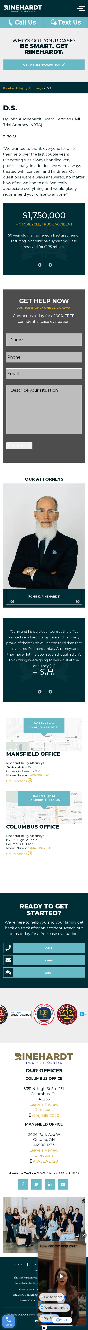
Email (49, 960)
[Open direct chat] (77, 1235)
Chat (49, 972)
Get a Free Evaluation (42, 64)
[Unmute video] (62, 1276)
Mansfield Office (44, 1124)
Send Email (19, 445)
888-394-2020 (68, 1173)
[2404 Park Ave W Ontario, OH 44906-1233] (44, 734)
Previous (39, 263)
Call (49, 948)
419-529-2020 (39, 775)
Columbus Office (44, 1078)
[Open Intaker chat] (44, 1328)
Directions (44, 1109)
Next (49, 263)
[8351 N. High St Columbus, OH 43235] (44, 807)
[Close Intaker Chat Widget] (84, 1235)
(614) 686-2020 (40, 848)
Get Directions (17, 781)
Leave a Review (44, 1104)
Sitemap (19, 1264)
